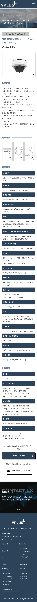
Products (22, 544)
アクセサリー (26, 557)
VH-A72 (17, 436)
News (4, 565)
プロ (23, 554)
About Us (5, 544)
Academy (5, 568)
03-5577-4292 (12, 528)
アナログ (24, 549)
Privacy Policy (7, 589)
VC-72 (22, 438)
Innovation (8, 576)
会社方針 (24, 576)
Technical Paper (10, 579)
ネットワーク (26, 551)
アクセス (24, 579)
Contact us (23, 564)
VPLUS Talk (8, 581)
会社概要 (24, 573)
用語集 (7, 584)
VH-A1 (19, 433)
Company (22, 568)
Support (5, 551)
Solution (7, 573)
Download (5, 558)
